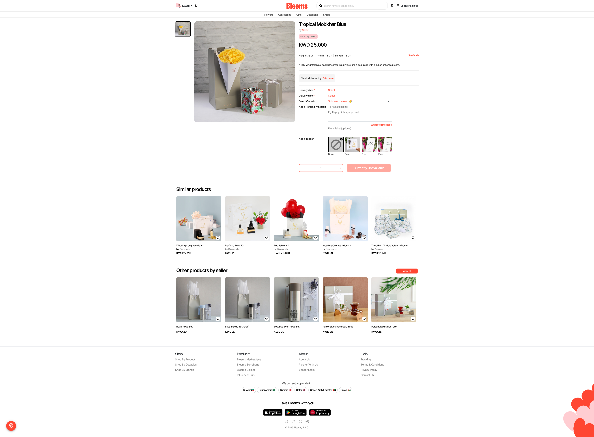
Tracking (366, 359)
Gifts (298, 14)
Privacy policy (369, 369)
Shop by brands (184, 369)
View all (407, 271)
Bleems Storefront (248, 364)
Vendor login (307, 369)
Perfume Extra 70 (234, 245)
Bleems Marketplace (249, 359)
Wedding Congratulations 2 (337, 245)
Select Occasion (307, 101)
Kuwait (247, 390)
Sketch (305, 30)
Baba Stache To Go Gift (237, 326)
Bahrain (284, 390)
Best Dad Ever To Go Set (286, 326)
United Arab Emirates (321, 390)
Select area (328, 78)
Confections (284, 14)
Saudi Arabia (265, 390)
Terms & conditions (372, 364)
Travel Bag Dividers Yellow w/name (389, 245)
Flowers (268, 14)
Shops (326, 14)
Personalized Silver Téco (384, 326)
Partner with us (308, 364)
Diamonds (183, 249)
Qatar (299, 390)
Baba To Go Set (184, 326)
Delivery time (307, 95)
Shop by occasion (186, 364)
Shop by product (185, 359)
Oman (343, 390)
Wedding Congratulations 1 (190, 245)
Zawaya (377, 249)
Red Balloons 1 (281, 245)
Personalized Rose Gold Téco (338, 326)
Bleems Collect (246, 369)
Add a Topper (306, 138)
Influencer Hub (245, 375)
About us (304, 359)
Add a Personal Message (312, 106)
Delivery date (307, 90)
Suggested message (381, 124)
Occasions (312, 14)
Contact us (367, 375)
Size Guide (413, 55)
